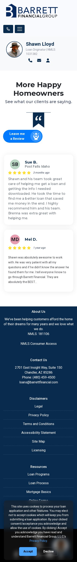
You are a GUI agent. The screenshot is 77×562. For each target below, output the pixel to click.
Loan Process (39, 483)
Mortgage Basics (38, 492)
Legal (38, 406)
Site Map (38, 441)
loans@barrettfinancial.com (38, 382)
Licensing (39, 450)
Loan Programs (38, 474)
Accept (28, 551)
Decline (48, 551)
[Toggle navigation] (20, 29)
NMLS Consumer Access (39, 344)
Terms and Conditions (38, 424)
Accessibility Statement (38, 433)
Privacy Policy (38, 415)
